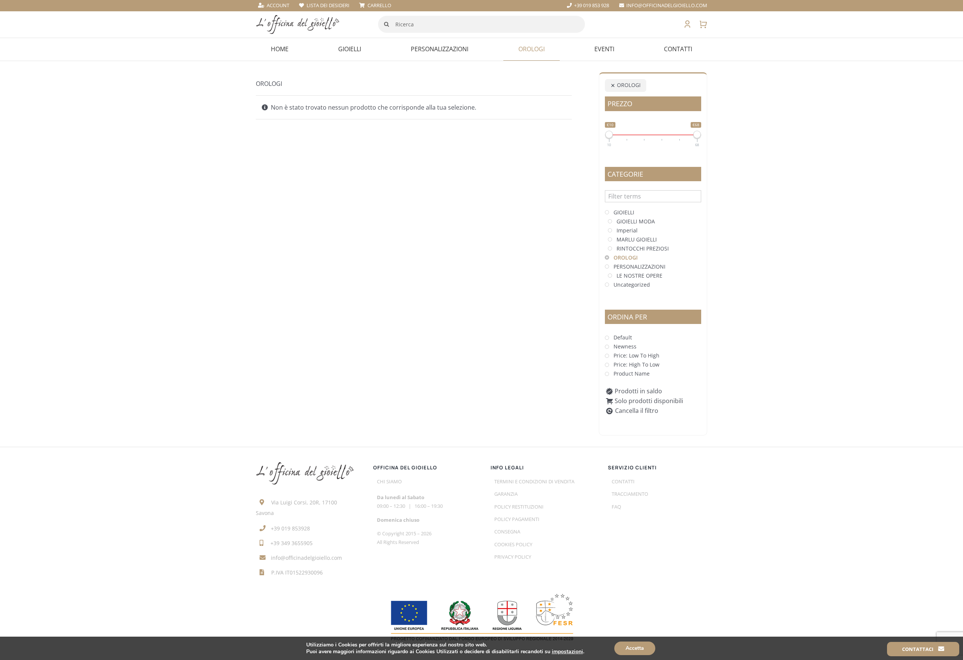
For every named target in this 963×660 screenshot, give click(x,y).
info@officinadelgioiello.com (306, 557)
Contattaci (918, 649)
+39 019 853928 (290, 528)
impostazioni (567, 651)
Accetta (635, 648)
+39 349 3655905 (291, 543)
